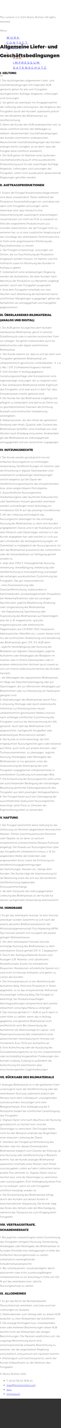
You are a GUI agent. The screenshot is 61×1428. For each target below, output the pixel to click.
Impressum (26, 62)
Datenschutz (30, 67)
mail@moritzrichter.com (21, 1385)
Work (13, 37)
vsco (9, 1389)
